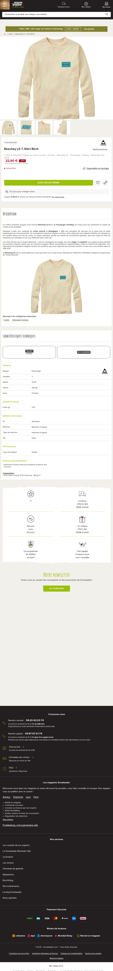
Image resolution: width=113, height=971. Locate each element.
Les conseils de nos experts (16, 845)
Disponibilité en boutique (98, 168)
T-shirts (10, 34)
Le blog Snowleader (12, 892)
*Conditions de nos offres (19, 953)
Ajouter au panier (48, 183)
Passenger (10, 142)
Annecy (6, 797)
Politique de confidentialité (71, 953)
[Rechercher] (109, 12)
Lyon (28, 797)
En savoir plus (58, 197)
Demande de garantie (13, 869)
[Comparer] (105, 182)
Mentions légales (56, 958)
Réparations (8, 874)
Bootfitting (8, 880)
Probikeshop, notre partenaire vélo (20, 825)
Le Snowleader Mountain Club (17, 851)
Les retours (8, 863)
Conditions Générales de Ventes (45, 953)
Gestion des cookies (93, 953)
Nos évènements (11, 886)
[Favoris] (97, 182)
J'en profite (89, 29)
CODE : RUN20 (72, 29)
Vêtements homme (20, 320)
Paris (35, 797)
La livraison (8, 857)
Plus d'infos (8, 820)
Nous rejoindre (10, 898)
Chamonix (18, 797)
